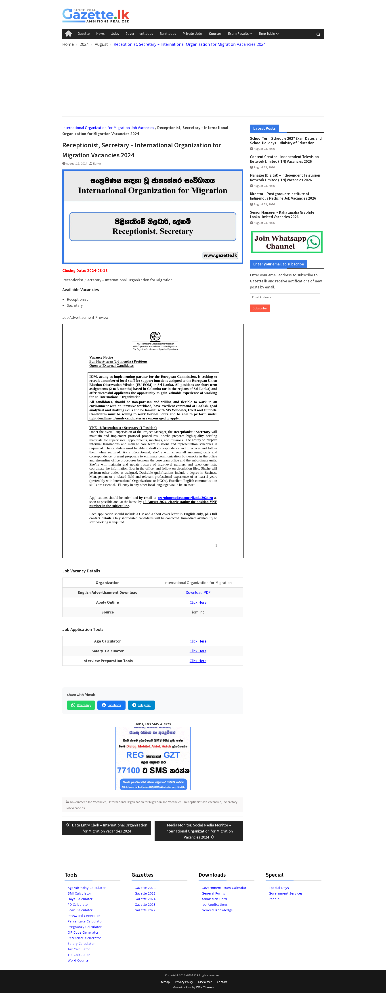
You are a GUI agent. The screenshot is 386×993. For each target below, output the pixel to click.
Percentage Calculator (85, 921)
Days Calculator (80, 899)
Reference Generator (84, 938)
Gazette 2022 (145, 910)
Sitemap (164, 982)
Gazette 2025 (145, 893)
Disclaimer (205, 982)
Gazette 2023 (145, 904)
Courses (215, 33)
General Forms (213, 893)
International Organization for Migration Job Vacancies (108, 127)
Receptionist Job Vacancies (202, 802)
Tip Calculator (79, 955)
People (274, 899)
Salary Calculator (81, 943)
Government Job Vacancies (88, 802)
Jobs (115, 33)
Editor (97, 163)
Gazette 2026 (145, 888)
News (100, 33)
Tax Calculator (79, 949)
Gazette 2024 (145, 899)
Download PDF (198, 592)
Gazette (84, 33)
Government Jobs (139, 33)
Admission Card (214, 899)
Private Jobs (192, 33)
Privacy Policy (184, 982)
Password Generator (84, 916)
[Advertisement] (193, 81)
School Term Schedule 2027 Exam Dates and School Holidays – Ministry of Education (286, 140)
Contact (222, 982)
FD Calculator (78, 904)
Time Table (267, 33)
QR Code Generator (83, 932)
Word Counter (79, 960)
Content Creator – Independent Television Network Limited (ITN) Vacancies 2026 (284, 159)
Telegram (144, 705)
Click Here (198, 602)
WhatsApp (84, 705)
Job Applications (215, 904)
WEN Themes (205, 987)
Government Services (286, 893)
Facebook (114, 705)
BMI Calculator (79, 893)
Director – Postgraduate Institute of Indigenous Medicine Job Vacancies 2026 (283, 196)
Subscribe (260, 308)
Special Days (279, 888)
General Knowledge (217, 910)
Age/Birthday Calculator (87, 888)
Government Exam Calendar (224, 888)
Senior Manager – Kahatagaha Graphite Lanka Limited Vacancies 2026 (282, 214)
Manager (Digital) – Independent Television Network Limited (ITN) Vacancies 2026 (285, 177)
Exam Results (238, 33)
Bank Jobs (168, 33)
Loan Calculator (80, 910)
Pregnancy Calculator (85, 927)
